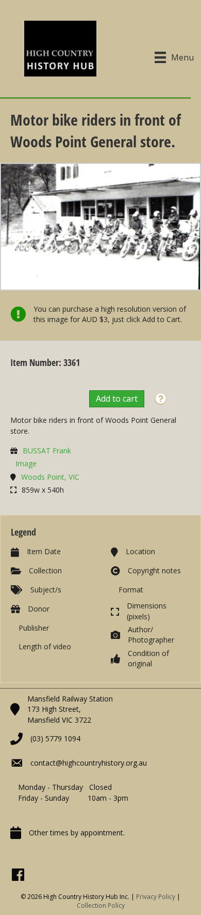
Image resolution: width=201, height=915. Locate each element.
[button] (160, 399)
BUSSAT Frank (47, 450)
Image (26, 463)
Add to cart (117, 398)
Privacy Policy (155, 896)
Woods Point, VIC (50, 477)
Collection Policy (101, 905)
